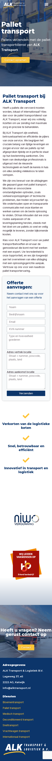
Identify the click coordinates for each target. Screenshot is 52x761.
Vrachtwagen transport (16, 731)
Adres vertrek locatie (19, 352)
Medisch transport (13, 713)
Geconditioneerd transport (18, 719)
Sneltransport (10, 725)
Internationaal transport (16, 736)
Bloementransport (13, 702)
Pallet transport (12, 708)
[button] (46, 4)
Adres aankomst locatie (20, 372)
